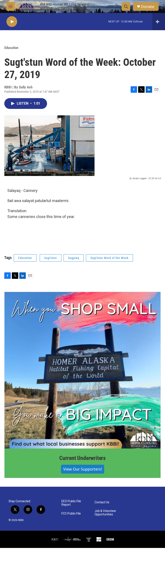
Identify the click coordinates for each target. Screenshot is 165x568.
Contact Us (102, 502)
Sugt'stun (50, 258)
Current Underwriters (82, 458)
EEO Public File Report (71, 503)
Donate (147, 6)
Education (11, 48)
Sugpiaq (73, 258)
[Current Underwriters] (82, 370)
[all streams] (158, 21)
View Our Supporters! (82, 469)
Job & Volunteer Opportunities (105, 512)
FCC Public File (71, 513)
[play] (11, 21)
